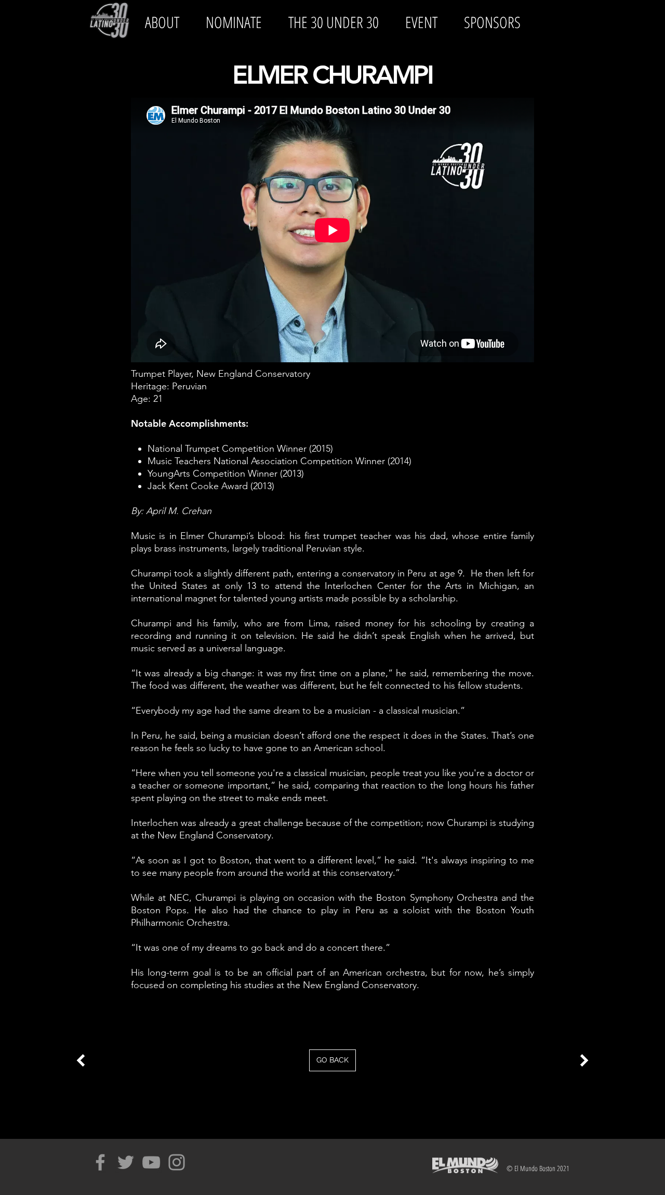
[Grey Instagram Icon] (177, 1162)
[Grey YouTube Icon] (151, 1162)
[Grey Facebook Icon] (100, 1162)
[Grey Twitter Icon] (126, 1162)
